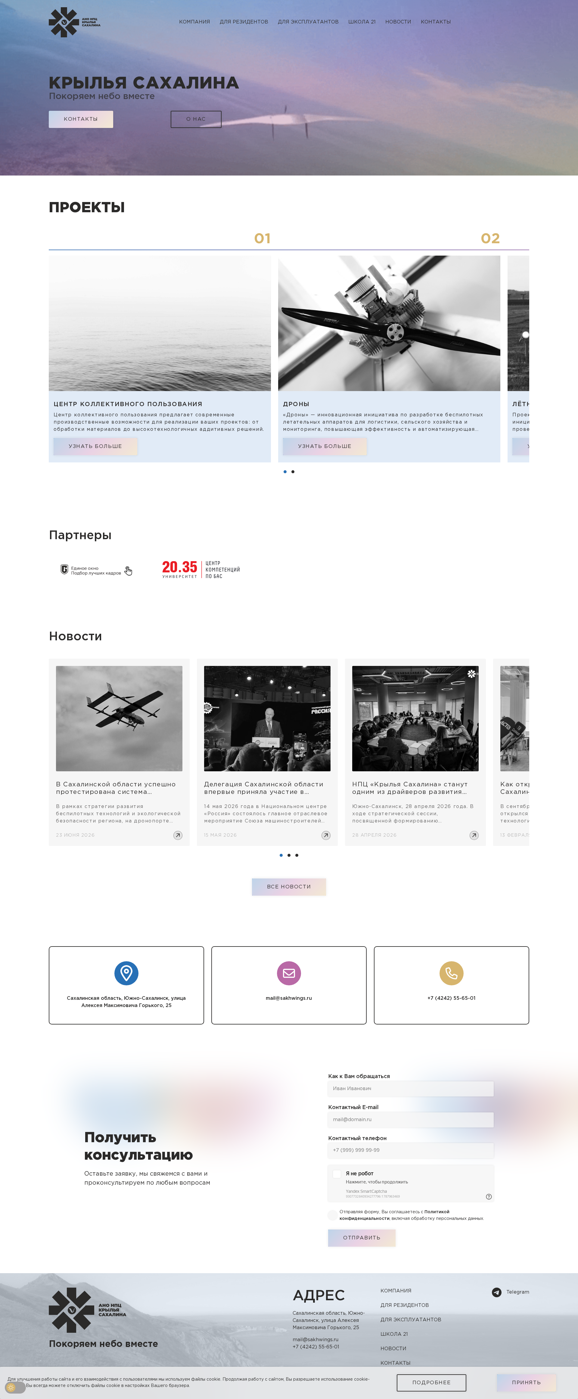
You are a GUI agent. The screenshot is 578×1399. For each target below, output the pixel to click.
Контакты (436, 22)
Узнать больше (95, 446)
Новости (398, 22)
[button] (285, 471)
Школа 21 (362, 22)
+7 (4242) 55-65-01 (451, 998)
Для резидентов (244, 22)
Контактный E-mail (353, 1107)
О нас (196, 119)
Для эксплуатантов (308, 22)
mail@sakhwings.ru (289, 998)
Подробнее (431, 1383)
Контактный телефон (357, 1138)
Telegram (517, 1292)
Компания (396, 1291)
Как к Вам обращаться (359, 1076)
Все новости (289, 887)
